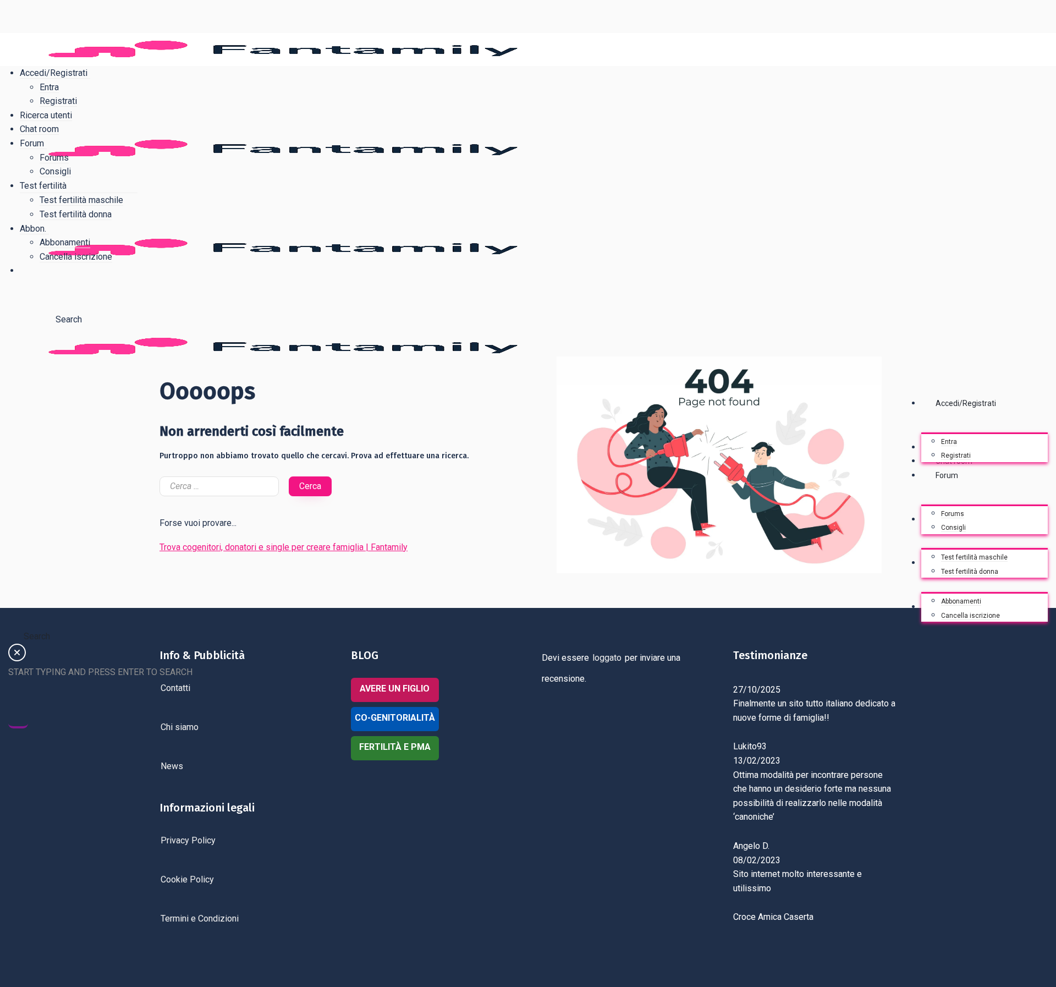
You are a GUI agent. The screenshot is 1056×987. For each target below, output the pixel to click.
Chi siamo (180, 727)
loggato (607, 657)
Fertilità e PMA (395, 747)
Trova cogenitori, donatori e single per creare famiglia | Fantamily (284, 547)
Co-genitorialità (395, 717)
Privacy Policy (188, 840)
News (172, 766)
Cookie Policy (187, 879)
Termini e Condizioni (200, 918)
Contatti (175, 688)
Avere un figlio (395, 688)
